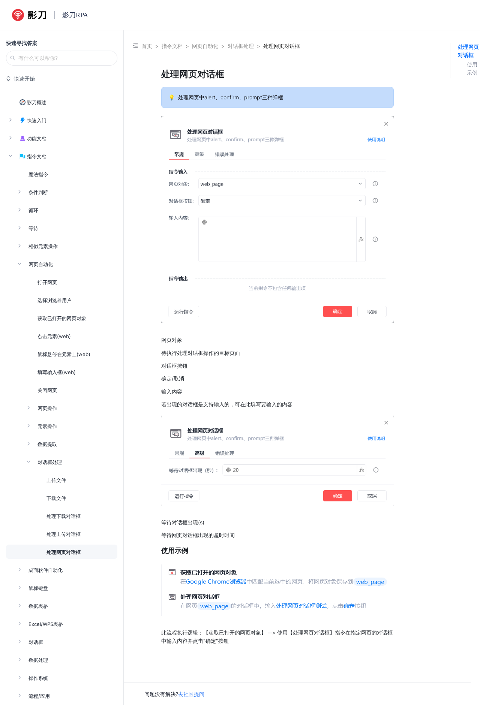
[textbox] (277, 356)
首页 (147, 46)
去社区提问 (191, 694)
